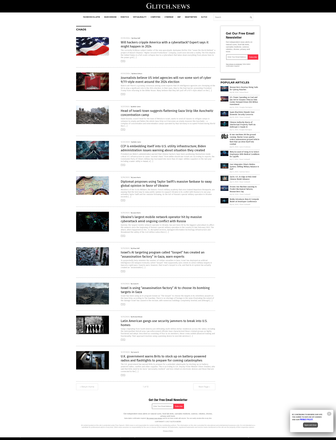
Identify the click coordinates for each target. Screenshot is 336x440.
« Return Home (87, 387)
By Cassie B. (135, 284)
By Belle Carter (136, 107)
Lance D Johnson (245, 147)
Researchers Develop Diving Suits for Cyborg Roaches (244, 88)
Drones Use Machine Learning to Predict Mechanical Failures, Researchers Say (243, 189)
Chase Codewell (245, 117)
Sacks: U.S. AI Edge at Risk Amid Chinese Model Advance (243, 178)
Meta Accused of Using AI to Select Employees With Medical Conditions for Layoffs (244, 154)
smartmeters (191, 17)
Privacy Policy (168, 431)
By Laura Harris (136, 177)
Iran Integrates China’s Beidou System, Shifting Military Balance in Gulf (244, 166)
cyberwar (168, 17)
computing (155, 17)
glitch (204, 17)
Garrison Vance (244, 172)
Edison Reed (244, 92)
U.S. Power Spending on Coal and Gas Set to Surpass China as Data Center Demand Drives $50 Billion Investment (244, 101)
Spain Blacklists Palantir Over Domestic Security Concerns (242, 113)
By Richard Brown (136, 317)
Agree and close (310, 425)
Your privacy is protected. (234, 64)
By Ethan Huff (136, 38)
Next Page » (204, 387)
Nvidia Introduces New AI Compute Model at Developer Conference (244, 200)
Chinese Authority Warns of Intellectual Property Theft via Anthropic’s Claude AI (242, 124)
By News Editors (137, 73)
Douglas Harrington (246, 107)
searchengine (110, 17)
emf (179, 17)
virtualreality (139, 17)
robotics (125, 17)
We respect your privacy (154, 418)
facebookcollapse (91, 17)
